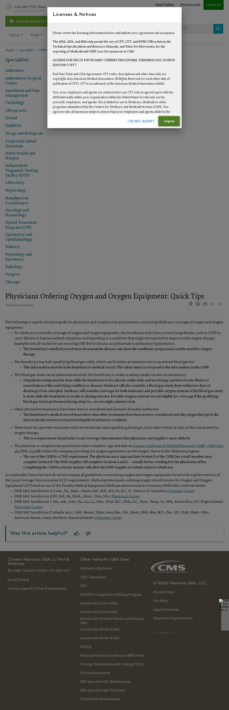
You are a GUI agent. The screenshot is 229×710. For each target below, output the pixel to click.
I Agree (169, 121)
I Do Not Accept (141, 121)
